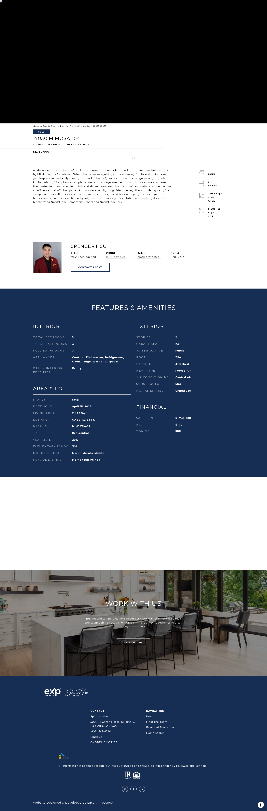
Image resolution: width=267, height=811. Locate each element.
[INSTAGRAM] (125, 789)
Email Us (96, 736)
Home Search (155, 733)
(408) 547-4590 (116, 257)
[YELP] (142, 789)
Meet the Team (156, 721)
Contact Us (133, 642)
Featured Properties (160, 727)
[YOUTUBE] (133, 789)
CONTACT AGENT (90, 267)
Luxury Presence (100, 802)
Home (150, 716)
